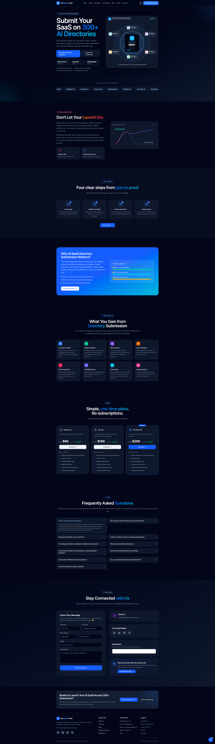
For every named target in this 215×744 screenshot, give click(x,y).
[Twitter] (114, 633)
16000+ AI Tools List (125, 730)
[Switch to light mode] (141, 3)
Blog (113, 3)
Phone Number (64, 633)
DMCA (143, 730)
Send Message (82, 668)
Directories (97, 3)
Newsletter (102, 733)
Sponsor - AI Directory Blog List (128, 727)
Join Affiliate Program (125, 671)
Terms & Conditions (147, 724)
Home (85, 3)
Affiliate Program (104, 730)
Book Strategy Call (148, 699)
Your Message (64, 649)
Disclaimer (144, 721)
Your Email (85, 624)
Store (121, 733)
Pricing (90, 3)
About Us (125, 3)
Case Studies (106, 3)
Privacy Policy (145, 727)
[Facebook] (129, 633)
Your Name (63, 624)
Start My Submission (151, 3)
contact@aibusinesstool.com (128, 617)
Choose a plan (106, 225)
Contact (118, 3)
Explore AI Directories (89, 53)
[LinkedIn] (119, 633)
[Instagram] (124, 633)
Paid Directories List (125, 721)
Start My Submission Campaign (65, 53)
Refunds (143, 733)
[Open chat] (210, 739)
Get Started (72, 447)
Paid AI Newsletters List (126, 724)
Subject (62, 641)
